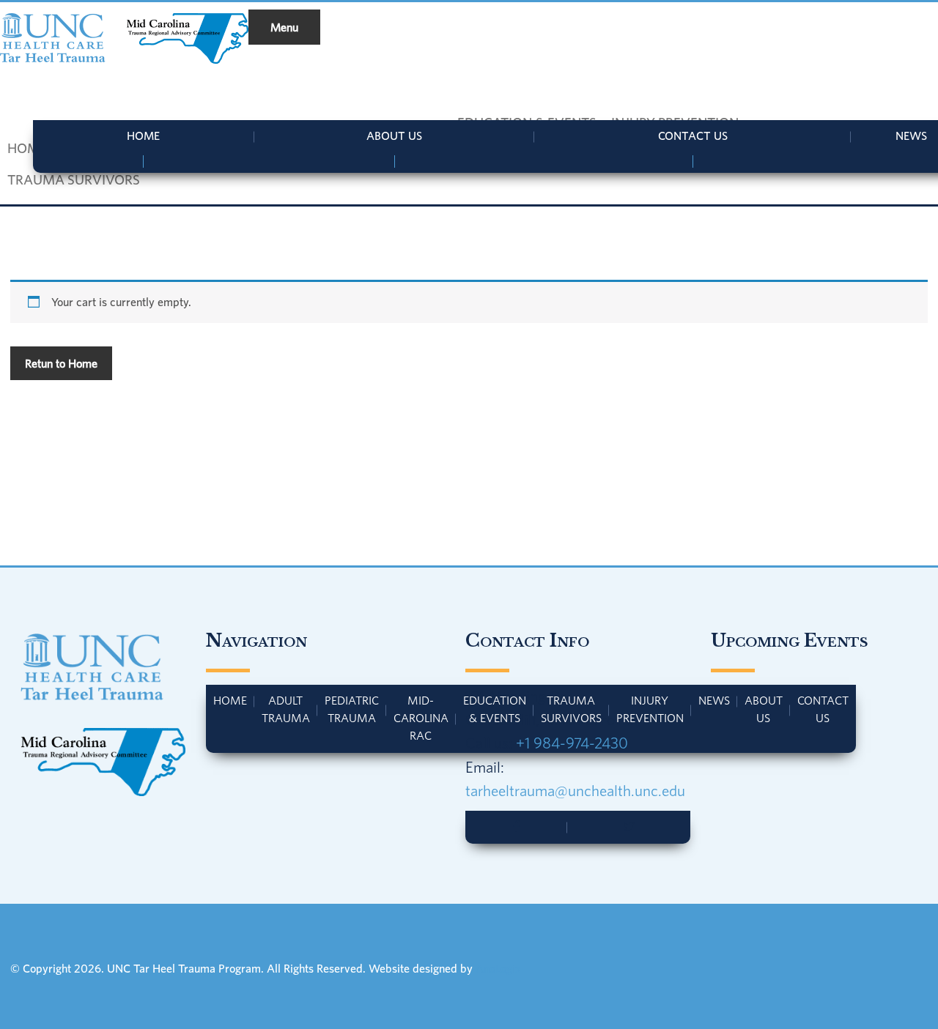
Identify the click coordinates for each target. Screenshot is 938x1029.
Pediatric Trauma (352, 709)
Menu (284, 27)
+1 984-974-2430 (572, 742)
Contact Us (693, 135)
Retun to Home (61, 363)
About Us (394, 135)
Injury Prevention (650, 709)
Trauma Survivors (571, 709)
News (714, 700)
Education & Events (494, 709)
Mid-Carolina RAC (421, 717)
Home (143, 135)
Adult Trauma (286, 709)
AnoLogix (498, 968)
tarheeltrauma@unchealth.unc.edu (575, 790)
